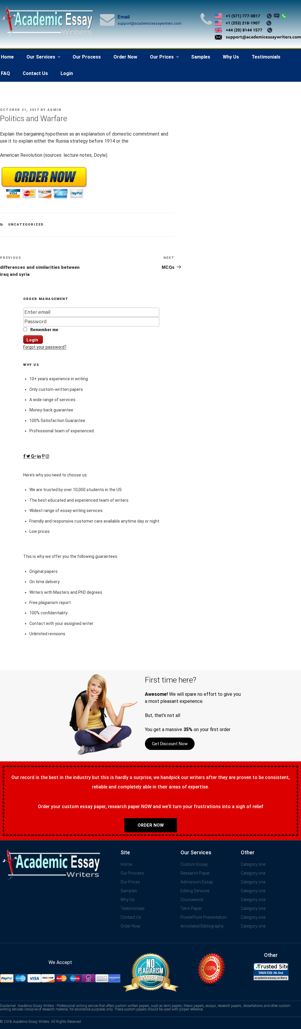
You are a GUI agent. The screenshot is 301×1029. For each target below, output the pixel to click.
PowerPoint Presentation (203, 917)
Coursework (191, 899)
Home (126, 864)
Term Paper (191, 908)
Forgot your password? (44, 347)
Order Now (125, 57)
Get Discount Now (170, 743)
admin (54, 110)
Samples (200, 57)
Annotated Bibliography (202, 926)
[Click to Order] (44, 199)
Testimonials (266, 57)
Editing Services (195, 890)
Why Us (231, 57)
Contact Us (35, 73)
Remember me (43, 329)
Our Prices (162, 57)
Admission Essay (196, 882)
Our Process (87, 57)
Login (67, 73)
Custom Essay (194, 864)
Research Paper (195, 873)
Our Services (40, 57)
